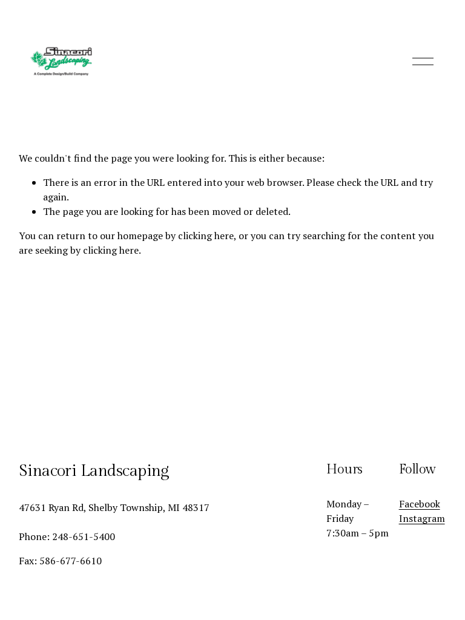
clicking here (206, 235)
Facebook (419, 503)
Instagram (422, 518)
